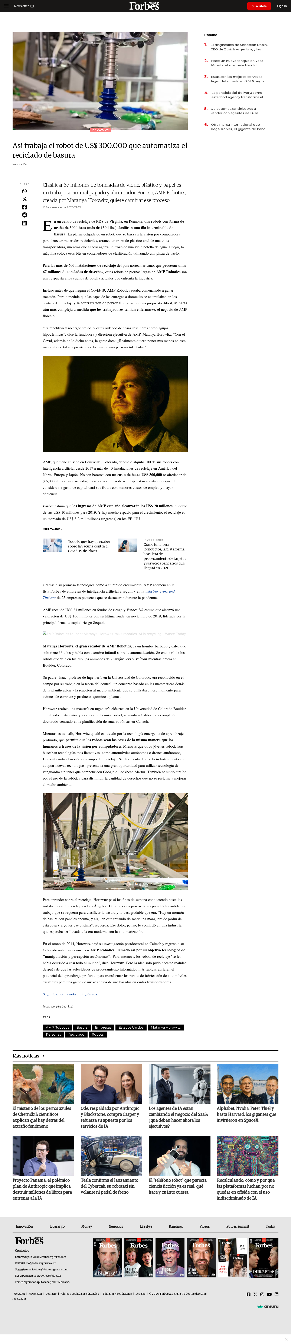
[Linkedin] (24, 223)
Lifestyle (146, 1226)
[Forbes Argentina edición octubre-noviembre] (232, 1258)
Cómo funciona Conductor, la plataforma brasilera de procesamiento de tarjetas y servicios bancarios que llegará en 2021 (165, 556)
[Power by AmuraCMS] (267, 1306)
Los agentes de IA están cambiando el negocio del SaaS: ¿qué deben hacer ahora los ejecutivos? (178, 1117)
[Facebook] (24, 207)
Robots (98, 1034)
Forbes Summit (237, 1226)
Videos (205, 1226)
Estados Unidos (131, 1027)
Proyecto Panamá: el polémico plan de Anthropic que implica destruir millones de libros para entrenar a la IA (42, 1189)
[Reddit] (24, 215)
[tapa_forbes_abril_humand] (138, 1258)
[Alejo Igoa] (170, 1258)
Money (86, 1226)
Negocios (116, 1226)
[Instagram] (262, 1294)
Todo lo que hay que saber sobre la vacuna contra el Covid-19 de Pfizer (89, 546)
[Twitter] (24, 199)
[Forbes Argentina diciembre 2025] (201, 1258)
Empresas (103, 1027)
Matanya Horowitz (165, 1027)
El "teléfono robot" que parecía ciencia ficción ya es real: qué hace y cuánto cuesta (177, 1186)
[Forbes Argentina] (145, 6)
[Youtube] (269, 1294)
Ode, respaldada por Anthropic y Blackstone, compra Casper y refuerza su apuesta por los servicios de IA (110, 1117)
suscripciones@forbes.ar (46, 1275)
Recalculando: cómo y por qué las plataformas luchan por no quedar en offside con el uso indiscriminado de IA (246, 1189)
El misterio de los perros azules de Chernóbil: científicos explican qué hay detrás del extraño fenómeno (42, 1117)
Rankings (176, 1226)
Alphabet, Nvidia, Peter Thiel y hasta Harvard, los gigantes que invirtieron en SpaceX (246, 1114)
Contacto (51, 1294)
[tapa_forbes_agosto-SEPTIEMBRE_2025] (263, 1258)
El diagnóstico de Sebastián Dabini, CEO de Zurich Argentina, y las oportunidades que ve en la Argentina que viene (239, 47)
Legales (140, 1294)
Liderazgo (57, 1226)
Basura (82, 1027)
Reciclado (76, 1034)
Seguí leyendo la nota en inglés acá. (70, 993)
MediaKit (19, 1294)
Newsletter (35, 1294)
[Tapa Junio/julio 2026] (107, 1258)
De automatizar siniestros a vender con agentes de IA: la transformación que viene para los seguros (239, 111)
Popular (210, 35)
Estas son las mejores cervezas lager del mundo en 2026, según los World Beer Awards (238, 79)
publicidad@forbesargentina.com (46, 1257)
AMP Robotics (57, 1027)
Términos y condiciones (117, 1294)
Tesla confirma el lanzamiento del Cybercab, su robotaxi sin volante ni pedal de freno (109, 1186)
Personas (53, 1034)
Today (270, 1226)
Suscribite (259, 6)
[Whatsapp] (24, 191)
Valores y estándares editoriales (79, 1294)
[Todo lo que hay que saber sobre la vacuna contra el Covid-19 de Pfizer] (52, 545)
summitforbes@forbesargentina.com (46, 1269)
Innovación (24, 1226)
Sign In (282, 6)
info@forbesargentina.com (41, 1263)
